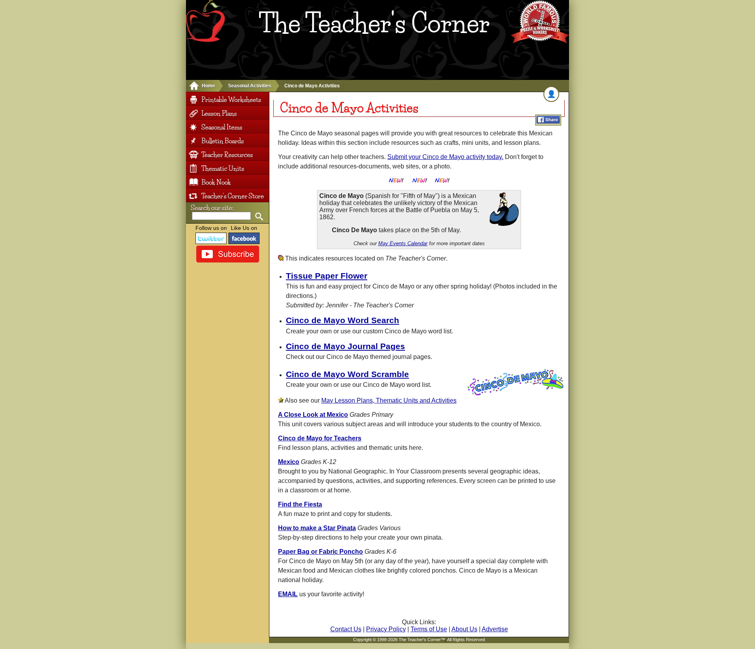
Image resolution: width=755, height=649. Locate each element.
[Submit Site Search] (259, 217)
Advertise (495, 629)
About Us (464, 629)
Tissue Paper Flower (326, 275)
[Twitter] (211, 238)
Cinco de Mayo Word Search (342, 320)
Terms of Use (429, 629)
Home (208, 86)
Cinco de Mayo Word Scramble (347, 374)
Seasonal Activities (249, 86)
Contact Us (345, 629)
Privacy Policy (386, 629)
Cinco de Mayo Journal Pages (345, 346)
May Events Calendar (402, 243)
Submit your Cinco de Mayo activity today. (445, 156)
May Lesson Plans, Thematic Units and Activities (389, 400)
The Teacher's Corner (374, 23)
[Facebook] (244, 238)
